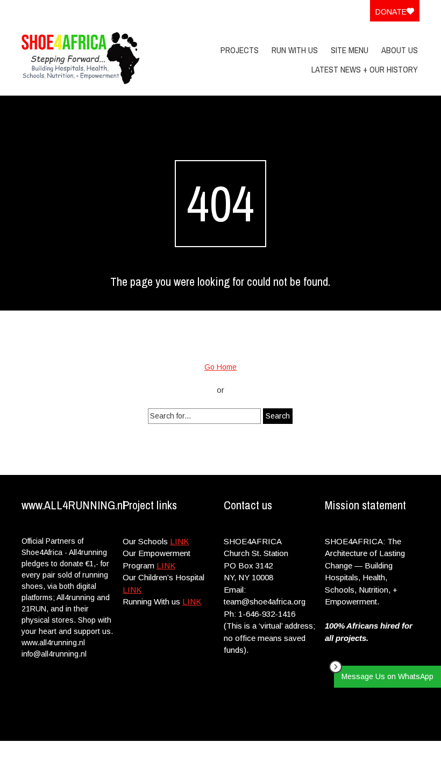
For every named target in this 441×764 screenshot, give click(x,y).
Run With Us (295, 50)
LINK (179, 541)
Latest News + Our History (364, 69)
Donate (391, 12)
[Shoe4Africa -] (81, 58)
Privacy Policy (350, 751)
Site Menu (349, 50)
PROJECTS (239, 50)
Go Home (220, 367)
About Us (399, 50)
